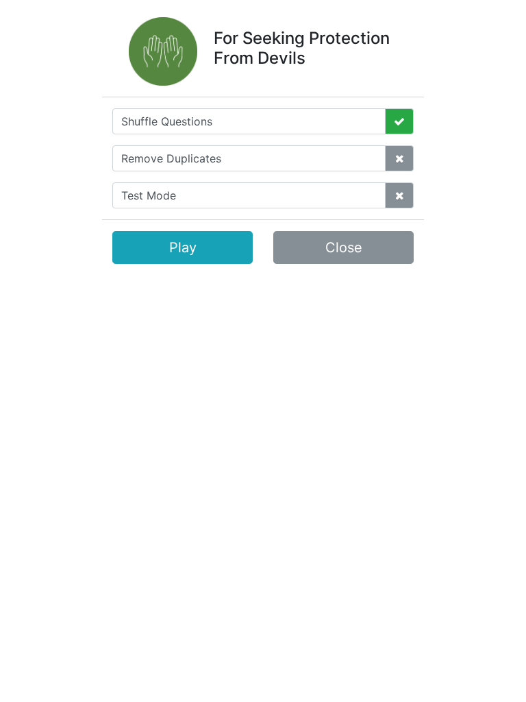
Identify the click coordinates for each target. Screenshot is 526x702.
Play (183, 247)
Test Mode (148, 195)
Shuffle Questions (166, 121)
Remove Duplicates (171, 158)
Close (343, 247)
